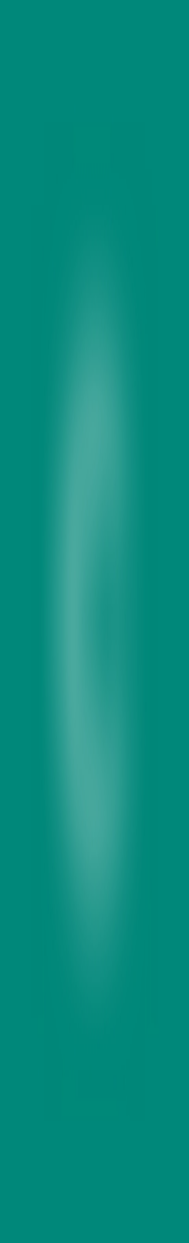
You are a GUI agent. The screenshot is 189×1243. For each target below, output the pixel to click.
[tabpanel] (94, 927)
